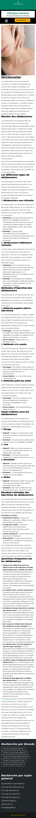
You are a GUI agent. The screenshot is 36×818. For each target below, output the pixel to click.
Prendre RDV (23, 20)
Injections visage (7, 801)
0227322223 (23, 4)
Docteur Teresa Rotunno (13, 761)
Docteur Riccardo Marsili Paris (15, 757)
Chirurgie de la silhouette (11, 787)
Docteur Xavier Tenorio (13, 765)
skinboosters (9, 699)
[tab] (6, 21)
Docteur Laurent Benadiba (14, 753)
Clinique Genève (18, 13)
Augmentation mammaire (11, 784)
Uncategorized (7, 807)
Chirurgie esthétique (9, 797)
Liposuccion (6, 804)
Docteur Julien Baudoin (13, 749)
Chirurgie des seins (8, 790)
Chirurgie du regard (9, 794)
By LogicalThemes (18, 815)
